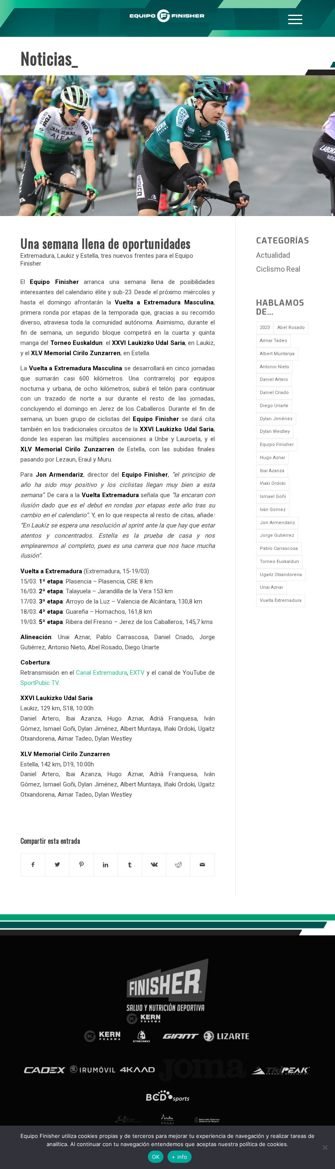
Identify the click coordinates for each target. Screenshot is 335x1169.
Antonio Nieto (274, 366)
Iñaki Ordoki (273, 483)
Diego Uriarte (274, 405)
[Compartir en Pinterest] (81, 865)
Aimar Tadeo (273, 340)
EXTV (137, 672)
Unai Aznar (271, 587)
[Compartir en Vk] (154, 865)
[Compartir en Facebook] (33, 865)
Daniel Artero (274, 379)
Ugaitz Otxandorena (281, 574)
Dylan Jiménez (276, 418)
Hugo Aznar (272, 457)
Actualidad (273, 255)
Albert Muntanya (277, 353)
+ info (180, 1156)
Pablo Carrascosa (279, 548)
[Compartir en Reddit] (178, 865)
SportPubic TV (39, 683)
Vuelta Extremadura (281, 600)
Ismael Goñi (273, 496)
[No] (325, 1147)
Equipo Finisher (277, 444)
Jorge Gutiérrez (277, 535)
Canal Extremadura (101, 672)
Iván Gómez (273, 509)
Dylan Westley (275, 431)
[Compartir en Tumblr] (130, 865)
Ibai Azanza (272, 470)
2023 (265, 327)
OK (156, 1156)
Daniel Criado (274, 392)
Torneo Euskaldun (279, 561)
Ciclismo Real (278, 269)
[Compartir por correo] (202, 865)
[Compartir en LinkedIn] (106, 865)
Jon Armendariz (277, 522)
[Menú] (295, 18)
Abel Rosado (291, 327)
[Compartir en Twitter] (57, 865)
